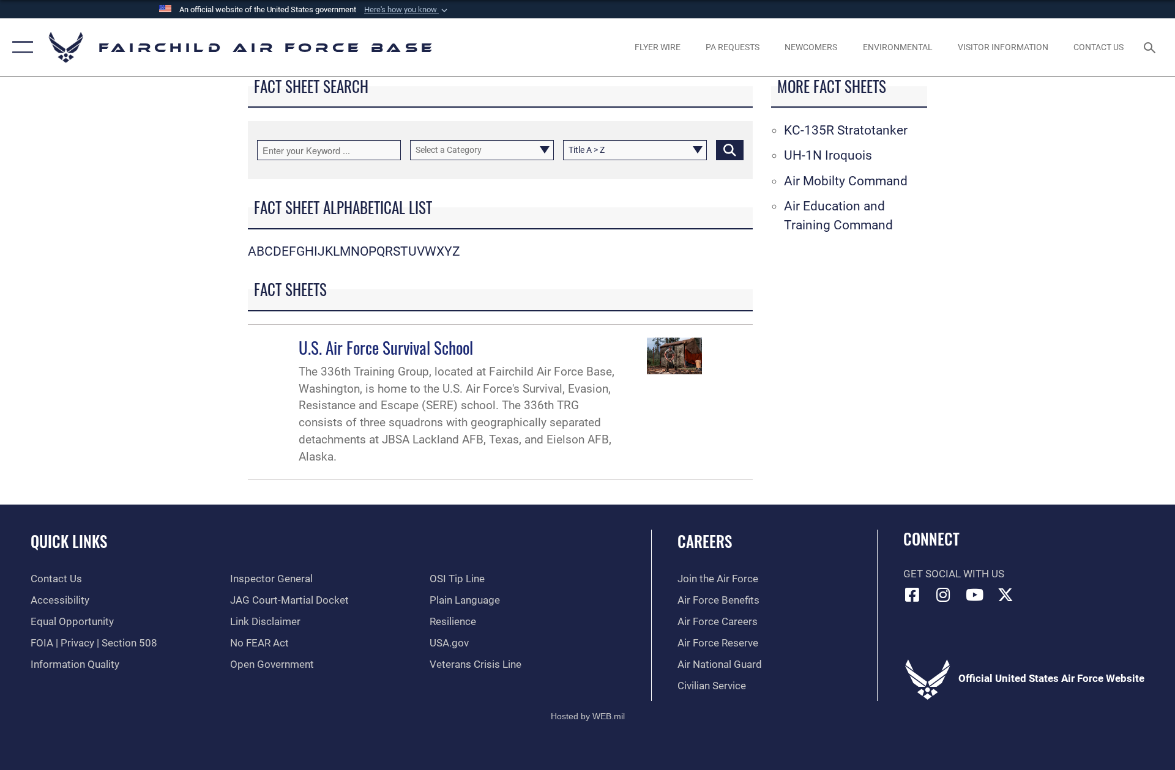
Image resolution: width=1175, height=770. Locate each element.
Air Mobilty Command (846, 181)
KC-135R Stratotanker (846, 130)
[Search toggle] (1151, 47)
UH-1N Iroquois (828, 155)
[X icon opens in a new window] (1005, 594)
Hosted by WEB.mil (588, 716)
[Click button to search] (730, 150)
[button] (407, 10)
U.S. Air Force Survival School (386, 347)
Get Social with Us (953, 574)
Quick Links (69, 541)
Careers (704, 541)
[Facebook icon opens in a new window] (912, 594)
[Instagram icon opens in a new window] (943, 594)
